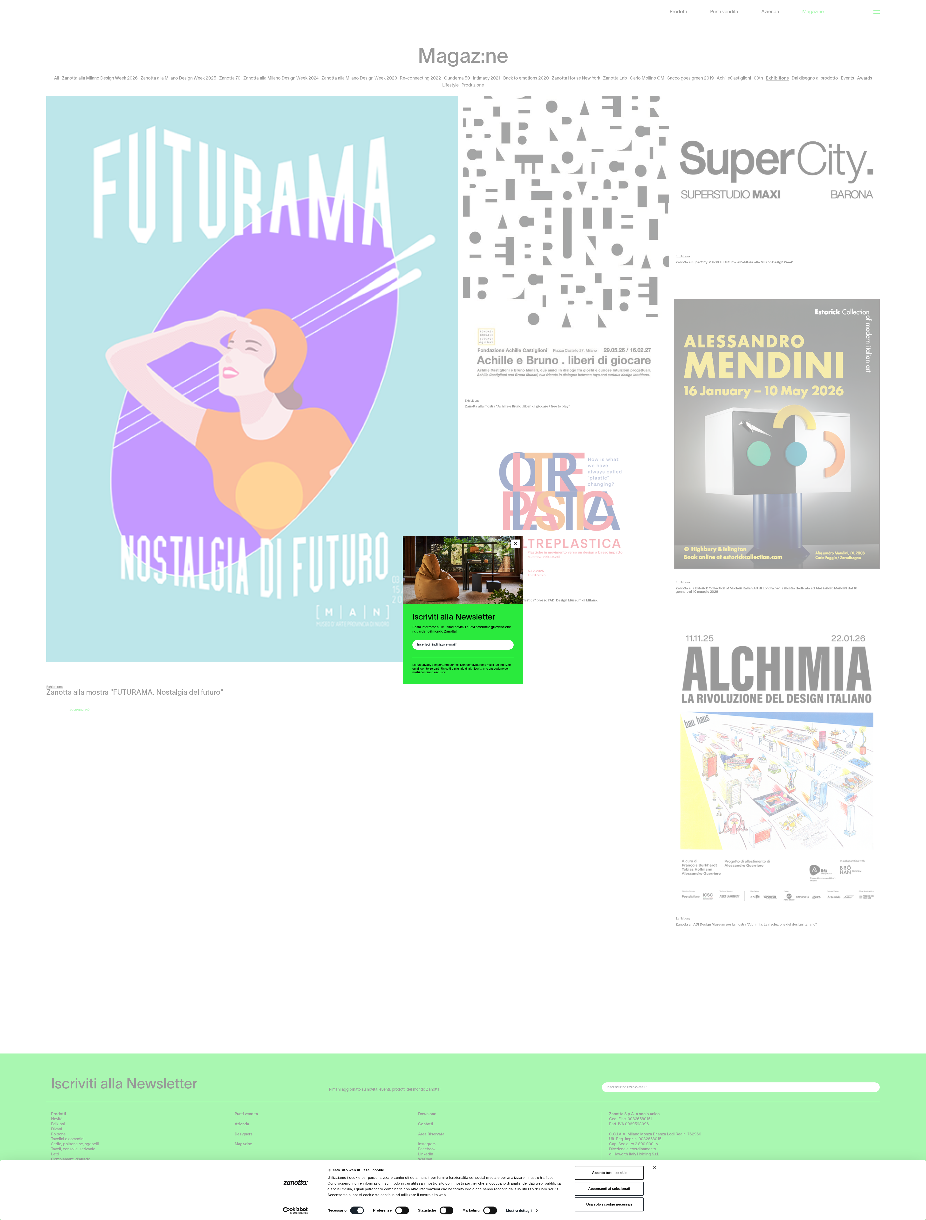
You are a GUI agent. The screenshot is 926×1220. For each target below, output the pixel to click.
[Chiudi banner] (654, 1167)
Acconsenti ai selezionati (609, 1189)
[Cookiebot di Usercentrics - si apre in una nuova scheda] (295, 1210)
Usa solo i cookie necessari (609, 1204)
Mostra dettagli (519, 1210)
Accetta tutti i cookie (609, 1173)
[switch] (402, 1210)
